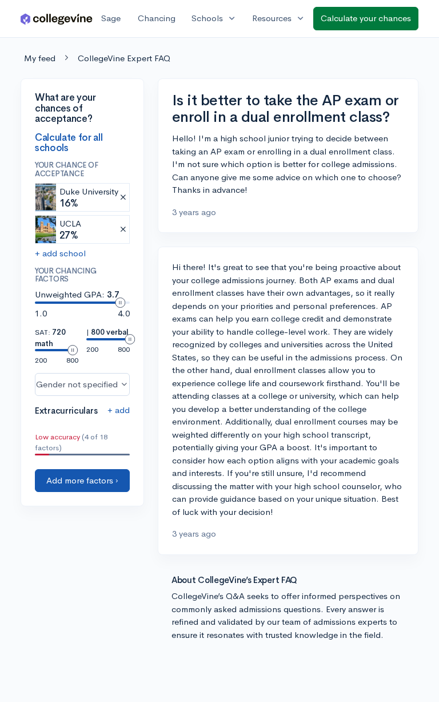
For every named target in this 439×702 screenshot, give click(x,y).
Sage (111, 18)
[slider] (120, 303)
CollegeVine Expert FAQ (124, 58)
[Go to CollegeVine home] (57, 18)
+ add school (60, 253)
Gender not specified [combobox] (77, 384)
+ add (118, 409)
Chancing (156, 18)
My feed (39, 58)
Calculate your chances (366, 18)
